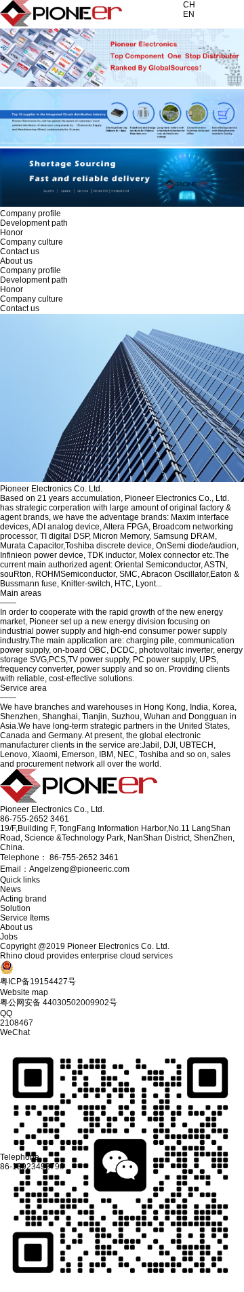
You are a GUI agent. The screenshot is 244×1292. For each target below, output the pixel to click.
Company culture (31, 242)
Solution (15, 908)
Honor (11, 232)
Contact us (19, 251)
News (10, 889)
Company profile (30, 213)
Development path (34, 223)
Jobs (9, 937)
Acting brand (23, 899)
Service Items (24, 918)
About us (16, 927)
